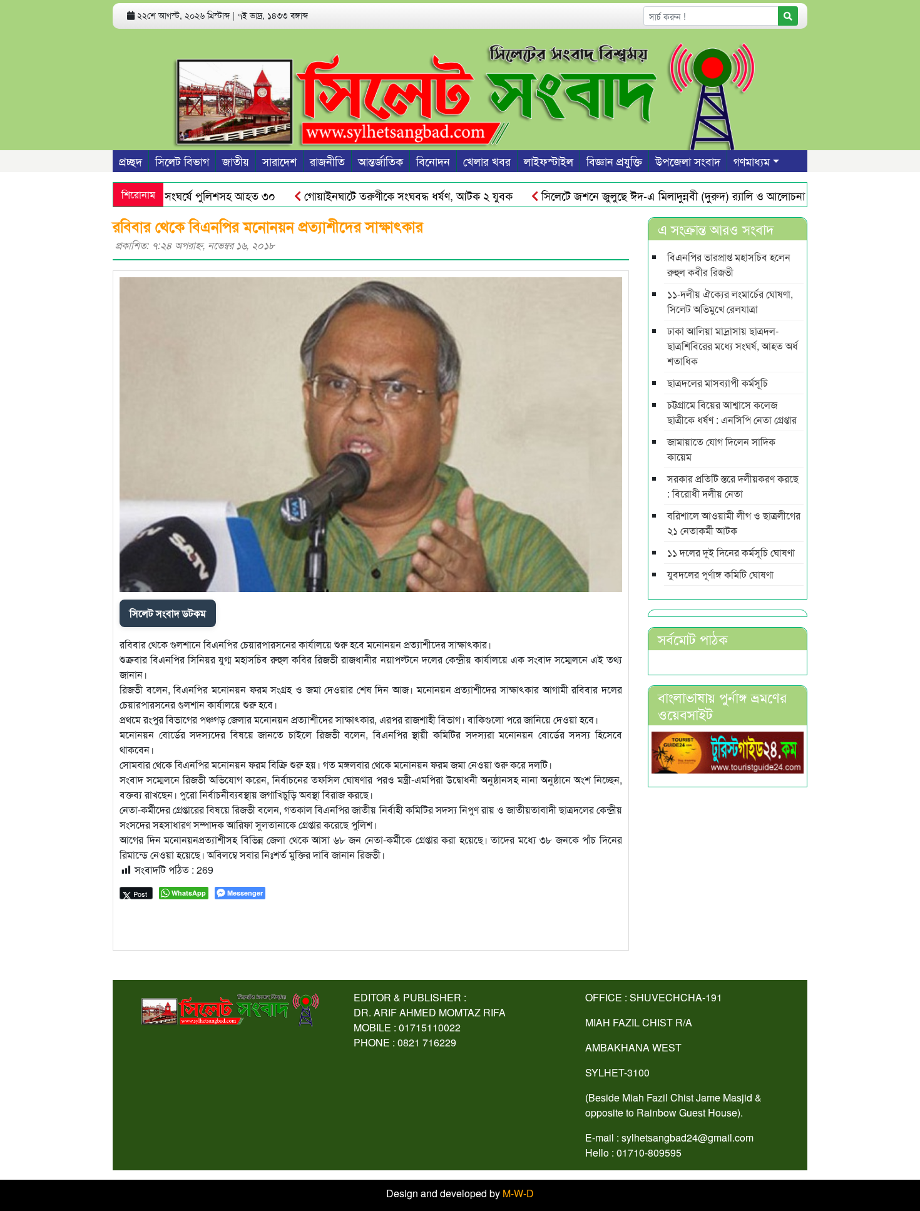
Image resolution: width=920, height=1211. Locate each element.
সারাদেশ (279, 161)
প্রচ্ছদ (130, 161)
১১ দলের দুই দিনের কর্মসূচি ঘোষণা (731, 552)
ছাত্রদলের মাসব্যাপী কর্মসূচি (717, 383)
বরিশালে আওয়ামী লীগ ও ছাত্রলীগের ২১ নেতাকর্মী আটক (733, 523)
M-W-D (518, 1193)
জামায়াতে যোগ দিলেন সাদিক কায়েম (721, 449)
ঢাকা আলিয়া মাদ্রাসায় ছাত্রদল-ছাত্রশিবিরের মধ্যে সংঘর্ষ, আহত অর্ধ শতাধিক (732, 346)
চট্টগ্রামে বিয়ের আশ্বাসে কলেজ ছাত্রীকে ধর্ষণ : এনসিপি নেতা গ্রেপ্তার (732, 412)
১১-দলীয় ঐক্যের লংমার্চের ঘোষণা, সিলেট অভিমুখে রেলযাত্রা (730, 301)
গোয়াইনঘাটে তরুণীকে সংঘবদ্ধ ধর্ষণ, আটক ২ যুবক (377, 195)
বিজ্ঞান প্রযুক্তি (614, 161)
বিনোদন (433, 161)
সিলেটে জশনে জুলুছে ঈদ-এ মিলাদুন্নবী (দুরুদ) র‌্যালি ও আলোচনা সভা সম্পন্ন (665, 195)
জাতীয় (235, 161)
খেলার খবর (487, 161)
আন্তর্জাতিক (380, 161)
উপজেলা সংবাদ (687, 161)
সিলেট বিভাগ (182, 161)
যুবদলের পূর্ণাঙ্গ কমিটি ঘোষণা (720, 574)
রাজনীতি (327, 161)
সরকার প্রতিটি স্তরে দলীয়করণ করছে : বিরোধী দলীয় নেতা (733, 486)
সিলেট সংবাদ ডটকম (168, 613)
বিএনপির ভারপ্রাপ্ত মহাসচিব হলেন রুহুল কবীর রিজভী (728, 264)
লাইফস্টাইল (548, 161)
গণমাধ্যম (751, 161)
